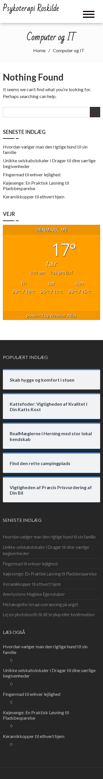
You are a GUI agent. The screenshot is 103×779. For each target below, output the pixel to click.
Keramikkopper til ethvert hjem (33, 196)
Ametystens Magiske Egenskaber (34, 594)
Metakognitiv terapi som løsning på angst (40, 604)
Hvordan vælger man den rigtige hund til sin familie (49, 536)
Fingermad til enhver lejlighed (31, 174)
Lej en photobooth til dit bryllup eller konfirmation (48, 614)
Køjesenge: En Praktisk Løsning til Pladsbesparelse (50, 573)
